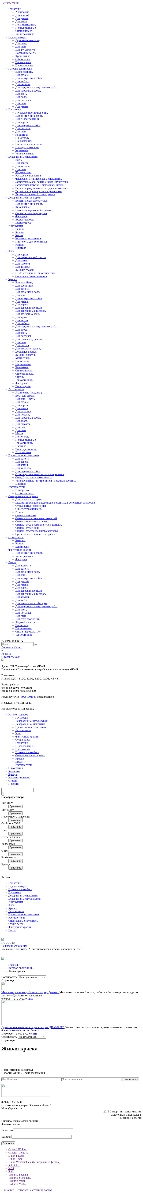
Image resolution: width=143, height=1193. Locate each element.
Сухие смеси (16, 537)
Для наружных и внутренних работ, (36, 87)
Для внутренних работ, (29, 78)
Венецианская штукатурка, (31, 200)
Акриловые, (22, 11)
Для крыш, (21, 317)
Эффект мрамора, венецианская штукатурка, (42, 181)
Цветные (20, 483)
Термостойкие (23, 634)
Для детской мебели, (27, 313)
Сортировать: (9, 976)
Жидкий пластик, (25, 354)
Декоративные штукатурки (24, 197)
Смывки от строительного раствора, (37, 530)
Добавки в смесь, (25, 52)
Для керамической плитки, (31, 257)
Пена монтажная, (25, 24)
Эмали (12, 562)
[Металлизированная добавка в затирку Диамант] (12, 989)
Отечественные (24, 493)
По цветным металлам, (29, 144)
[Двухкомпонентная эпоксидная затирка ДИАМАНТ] (12, 1024)
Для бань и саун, (25, 398)
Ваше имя (7, 1130)
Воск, (18, 159)
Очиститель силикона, (28, 508)
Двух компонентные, (27, 40)
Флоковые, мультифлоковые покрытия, (38, 178)
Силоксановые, (24, 373)
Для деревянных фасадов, (30, 310)
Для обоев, (21, 260)
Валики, (20, 228)
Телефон (6, 1136)
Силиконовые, (24, 30)
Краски (12, 279)
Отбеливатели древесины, (31, 505)
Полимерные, (23, 62)
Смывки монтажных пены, (31, 521)
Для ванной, (22, 15)
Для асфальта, (23, 565)
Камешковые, (23, 206)
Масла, (19, 433)
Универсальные (24, 33)
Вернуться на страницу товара (34, 1189)
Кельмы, (20, 232)
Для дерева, (22, 18)
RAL (11, 1171)
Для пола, (21, 43)
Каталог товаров (18, 714)
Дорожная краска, (26, 351)
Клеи (11, 251)
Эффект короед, (24, 219)
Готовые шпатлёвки (20, 68)
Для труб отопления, (27, 618)
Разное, (19, 244)
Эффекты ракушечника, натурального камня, (42, 188)
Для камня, (21, 408)
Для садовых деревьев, (28, 339)
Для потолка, (23, 128)
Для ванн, (21, 295)
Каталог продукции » (21, 967)
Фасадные (21, 559)
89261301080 (28, 696)
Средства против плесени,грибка (35, 534)
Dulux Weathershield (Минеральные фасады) (34, 1162)
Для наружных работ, (28, 90)
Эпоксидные (23, 386)
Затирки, (20, 540)
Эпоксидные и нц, (26, 449)
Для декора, (22, 301)
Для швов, (21, 21)
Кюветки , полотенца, (28, 238)
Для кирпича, (23, 411)
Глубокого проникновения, (31, 112)
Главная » (14, 964)
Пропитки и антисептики (23, 455)
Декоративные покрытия (23, 156)
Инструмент (15, 225)
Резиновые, (22, 367)
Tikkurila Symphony (19, 1177)
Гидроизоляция (17, 37)
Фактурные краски (19, 549)
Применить (15, 806)
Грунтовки (14, 109)
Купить (28, 998)
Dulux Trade (15, 1158)
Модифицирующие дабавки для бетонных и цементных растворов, (55, 502)
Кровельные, (23, 56)
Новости (13, 783)
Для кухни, (22, 320)
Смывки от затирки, (27, 527)
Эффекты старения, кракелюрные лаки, (38, 191)
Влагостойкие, (24, 71)
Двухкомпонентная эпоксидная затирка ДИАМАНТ (32, 1027)
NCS (11, 1168)
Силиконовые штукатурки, (31, 213)
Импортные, (22, 490)
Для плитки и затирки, (28, 499)
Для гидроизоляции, (27, 118)
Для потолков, (23, 100)
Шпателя (20, 247)
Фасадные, (21, 216)
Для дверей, (22, 581)
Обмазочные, (23, 59)
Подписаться (131, 1079)
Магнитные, (22, 357)
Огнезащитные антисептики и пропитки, (40, 474)
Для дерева (21, 106)
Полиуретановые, (25, 27)
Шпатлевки (22, 546)
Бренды (12, 774)
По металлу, (22, 137)
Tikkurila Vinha (17, 1184)
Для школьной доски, (28, 348)
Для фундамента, (25, 49)
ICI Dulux (14, 1165)
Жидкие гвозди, (24, 269)
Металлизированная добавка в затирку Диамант (30, 992)
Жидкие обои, (23, 172)
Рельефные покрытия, (28, 175)
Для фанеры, (22, 266)
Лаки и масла (16, 389)
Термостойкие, (24, 379)
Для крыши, (22, 596)
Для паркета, (23, 263)
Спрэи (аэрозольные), (28, 631)
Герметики (14, 8)
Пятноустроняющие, (27, 147)
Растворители (16, 486)
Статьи (12, 780)
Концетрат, (21, 134)
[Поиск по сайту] (35, 644)
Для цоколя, (22, 345)
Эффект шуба (23, 222)
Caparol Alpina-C (18, 1152)
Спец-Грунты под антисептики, (34, 477)
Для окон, (21, 93)
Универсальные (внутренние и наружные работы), (45, 480)
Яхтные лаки (23, 452)
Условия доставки (19, 777)
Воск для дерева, (25, 395)
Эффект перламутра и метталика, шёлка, (39, 184)
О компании (15, 768)
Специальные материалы (23, 496)
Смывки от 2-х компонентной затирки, (38, 524)
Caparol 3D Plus (17, 1149)
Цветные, (21, 445)
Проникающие (24, 65)
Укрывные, (22, 150)
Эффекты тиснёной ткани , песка (35, 194)
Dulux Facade (16, 1155)
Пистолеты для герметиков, (31, 241)
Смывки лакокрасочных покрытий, (36, 518)
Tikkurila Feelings (18, 1174)
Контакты (14, 771)
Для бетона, (22, 74)
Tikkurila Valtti (16, 1180)
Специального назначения (31, 276)
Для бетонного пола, (27, 291)
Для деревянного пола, (29, 307)
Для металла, (23, 84)
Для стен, (21, 46)
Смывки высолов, (26, 515)
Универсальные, (25, 556)
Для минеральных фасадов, (31, 603)
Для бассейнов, (24, 285)
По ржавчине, (23, 140)
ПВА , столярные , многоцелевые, (35, 273)
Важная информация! (14, 945)
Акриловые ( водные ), (29, 392)
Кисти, (19, 235)
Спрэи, (19, 376)
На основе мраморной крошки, (33, 210)
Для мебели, (22, 81)
